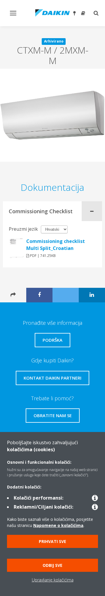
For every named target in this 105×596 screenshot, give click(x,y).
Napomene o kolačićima (58, 525)
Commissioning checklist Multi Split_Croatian (55, 244)
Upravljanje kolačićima (53, 580)
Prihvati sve (52, 541)
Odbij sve (52, 565)
